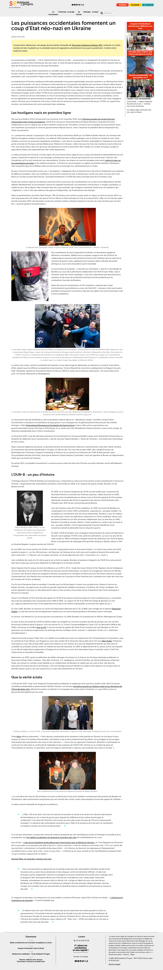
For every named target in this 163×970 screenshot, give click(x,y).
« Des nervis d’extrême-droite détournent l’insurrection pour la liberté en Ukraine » (59, 842)
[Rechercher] (101, 13)
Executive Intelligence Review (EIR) (87, 45)
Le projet (70, 12)
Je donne (135, 5)
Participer (87, 12)
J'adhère (122, 5)
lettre (19, 736)
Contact (95, 12)
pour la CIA (41, 627)
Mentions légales (114, 964)
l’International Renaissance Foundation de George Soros (50, 425)
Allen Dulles (107, 641)
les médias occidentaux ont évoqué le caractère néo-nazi (51, 837)
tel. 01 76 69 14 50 (14, 7)
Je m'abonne (147, 5)
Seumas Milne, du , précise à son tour (31, 859)
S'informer (62, 12)
